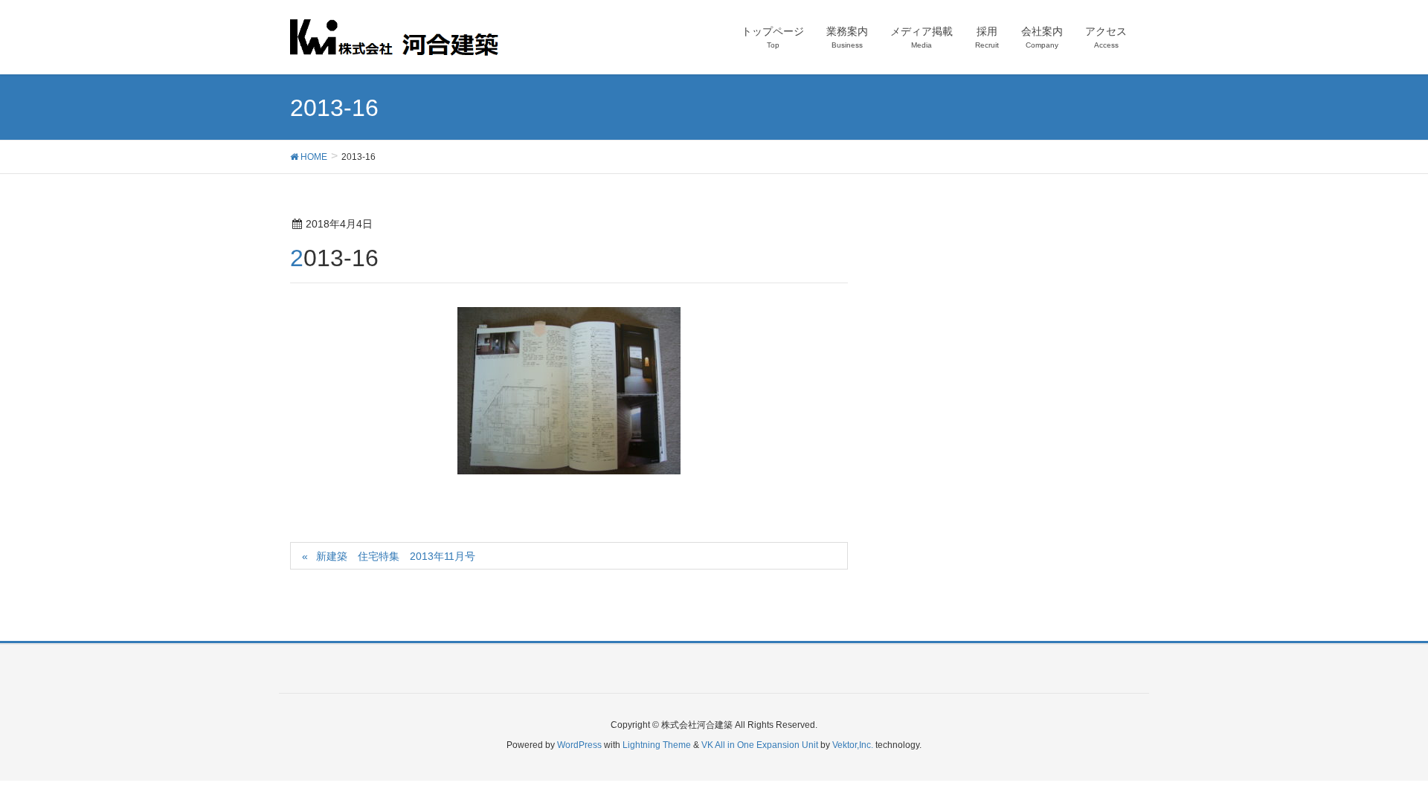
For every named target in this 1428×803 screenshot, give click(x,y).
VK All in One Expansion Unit (759, 745)
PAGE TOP (1382, 765)
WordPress (579, 745)
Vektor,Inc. (852, 745)
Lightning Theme (657, 745)
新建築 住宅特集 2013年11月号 (395, 556)
